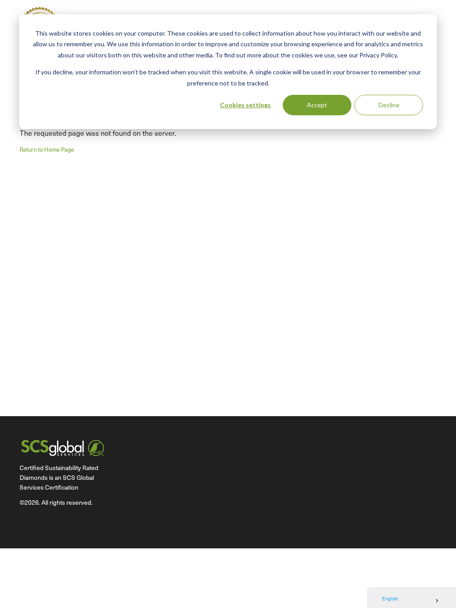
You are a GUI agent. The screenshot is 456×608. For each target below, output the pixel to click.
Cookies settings (245, 105)
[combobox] (411, 601)
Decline (389, 105)
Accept (317, 105)
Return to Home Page (47, 150)
